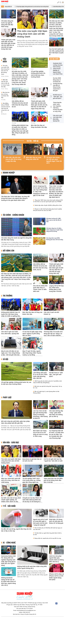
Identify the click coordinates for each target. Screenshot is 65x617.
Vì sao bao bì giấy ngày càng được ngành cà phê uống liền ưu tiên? (32, 333)
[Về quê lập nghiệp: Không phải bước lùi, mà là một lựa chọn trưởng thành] (39, 63)
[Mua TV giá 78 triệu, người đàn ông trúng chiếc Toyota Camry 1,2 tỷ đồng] (33, 343)
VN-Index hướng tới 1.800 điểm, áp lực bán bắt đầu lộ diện (53, 220)
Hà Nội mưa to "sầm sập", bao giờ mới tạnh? (56, 374)
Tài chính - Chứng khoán (13, 215)
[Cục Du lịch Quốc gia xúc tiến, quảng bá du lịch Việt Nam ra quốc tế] (56, 42)
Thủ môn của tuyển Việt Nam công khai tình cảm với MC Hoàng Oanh (32, 34)
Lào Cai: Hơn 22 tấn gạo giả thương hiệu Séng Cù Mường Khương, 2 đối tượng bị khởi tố (40, 414)
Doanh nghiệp (9, 172)
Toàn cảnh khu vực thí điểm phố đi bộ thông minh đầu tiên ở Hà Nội (53, 480)
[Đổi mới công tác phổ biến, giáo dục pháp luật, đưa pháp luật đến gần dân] (16, 409)
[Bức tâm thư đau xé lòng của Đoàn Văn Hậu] (39, 117)
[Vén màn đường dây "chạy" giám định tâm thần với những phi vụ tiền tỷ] (56, 404)
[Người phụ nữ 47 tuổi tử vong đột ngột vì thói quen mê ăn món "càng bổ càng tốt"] (40, 513)
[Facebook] (56, 603)
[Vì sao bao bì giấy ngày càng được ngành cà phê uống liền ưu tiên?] (33, 324)
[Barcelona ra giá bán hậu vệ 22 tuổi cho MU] (33, 451)
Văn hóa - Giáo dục (5, 76)
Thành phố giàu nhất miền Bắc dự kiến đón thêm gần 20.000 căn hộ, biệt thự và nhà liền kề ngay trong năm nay (39, 104)
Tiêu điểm (5, 60)
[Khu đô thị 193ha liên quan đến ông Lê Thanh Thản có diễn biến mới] (40, 279)
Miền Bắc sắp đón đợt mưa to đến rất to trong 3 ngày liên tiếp (5, 83)
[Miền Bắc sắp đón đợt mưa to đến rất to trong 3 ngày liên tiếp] (12, 149)
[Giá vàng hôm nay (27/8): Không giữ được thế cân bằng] (39, 241)
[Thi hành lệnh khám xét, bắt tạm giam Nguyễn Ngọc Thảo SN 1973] (53, 149)
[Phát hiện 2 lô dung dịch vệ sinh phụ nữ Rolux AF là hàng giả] (56, 513)
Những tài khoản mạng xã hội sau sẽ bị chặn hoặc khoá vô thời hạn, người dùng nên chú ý (8, 581)
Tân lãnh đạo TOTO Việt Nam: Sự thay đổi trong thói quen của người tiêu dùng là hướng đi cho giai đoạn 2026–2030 (15, 198)
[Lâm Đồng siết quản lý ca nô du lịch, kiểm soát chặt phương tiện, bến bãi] (40, 366)
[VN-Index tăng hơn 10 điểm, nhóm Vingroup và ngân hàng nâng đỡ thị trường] (39, 231)
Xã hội (32, 69)
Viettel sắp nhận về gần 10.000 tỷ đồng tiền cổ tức (48, 205)
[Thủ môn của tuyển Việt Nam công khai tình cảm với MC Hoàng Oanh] (32, 19)
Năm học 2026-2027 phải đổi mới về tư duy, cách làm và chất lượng (10, 480)
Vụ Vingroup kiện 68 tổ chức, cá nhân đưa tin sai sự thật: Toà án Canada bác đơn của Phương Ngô (56, 434)
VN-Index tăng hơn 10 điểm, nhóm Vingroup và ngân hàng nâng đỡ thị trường (54, 230)
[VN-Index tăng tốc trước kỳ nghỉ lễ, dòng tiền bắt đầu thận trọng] (8, 14)
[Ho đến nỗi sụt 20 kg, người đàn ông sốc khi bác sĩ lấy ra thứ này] (16, 518)
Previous (4, 156)
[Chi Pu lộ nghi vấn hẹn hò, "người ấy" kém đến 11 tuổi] (54, 451)
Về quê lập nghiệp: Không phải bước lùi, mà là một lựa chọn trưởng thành (17, 6)
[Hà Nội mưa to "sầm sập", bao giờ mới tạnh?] (56, 366)
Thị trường (3, 99)
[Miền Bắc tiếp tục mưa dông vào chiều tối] (32, 149)
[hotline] (58, 2)
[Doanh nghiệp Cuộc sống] (4, 2)
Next (61, 156)
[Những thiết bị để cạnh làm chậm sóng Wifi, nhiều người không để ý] (32, 555)
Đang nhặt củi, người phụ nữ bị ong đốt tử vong (48, 538)
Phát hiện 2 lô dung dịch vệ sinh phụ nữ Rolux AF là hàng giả (56, 521)
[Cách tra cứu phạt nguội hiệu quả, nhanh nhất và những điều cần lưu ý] (56, 549)
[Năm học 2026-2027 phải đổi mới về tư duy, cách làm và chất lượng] (11, 471)
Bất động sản (3, 113)
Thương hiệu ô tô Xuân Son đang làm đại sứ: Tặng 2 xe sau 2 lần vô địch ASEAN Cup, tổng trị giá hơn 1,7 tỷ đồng (53, 335)
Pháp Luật (7, 397)
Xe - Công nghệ (9, 542)
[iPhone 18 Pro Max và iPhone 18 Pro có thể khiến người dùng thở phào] (56, 567)
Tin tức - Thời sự (4, 88)
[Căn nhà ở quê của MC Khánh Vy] (54, 305)
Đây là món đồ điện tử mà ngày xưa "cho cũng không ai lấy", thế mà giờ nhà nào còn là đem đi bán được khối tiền (11, 354)
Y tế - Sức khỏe (9, 506)
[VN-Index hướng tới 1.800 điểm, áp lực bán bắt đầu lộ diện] (39, 221)
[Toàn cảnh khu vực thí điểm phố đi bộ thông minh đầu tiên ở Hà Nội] (54, 471)
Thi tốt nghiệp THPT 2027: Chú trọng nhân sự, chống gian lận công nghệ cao (31, 480)
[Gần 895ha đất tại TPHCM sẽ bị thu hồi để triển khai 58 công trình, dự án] (20, 92)
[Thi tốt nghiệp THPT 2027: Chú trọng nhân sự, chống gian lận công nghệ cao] (33, 471)
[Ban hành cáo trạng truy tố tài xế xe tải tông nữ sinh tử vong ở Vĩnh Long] (40, 424)
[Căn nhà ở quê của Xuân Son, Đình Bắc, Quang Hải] (11, 324)
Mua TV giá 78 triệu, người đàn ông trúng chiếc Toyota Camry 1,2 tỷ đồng (32, 353)
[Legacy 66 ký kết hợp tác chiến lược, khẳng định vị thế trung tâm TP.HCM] (56, 279)
